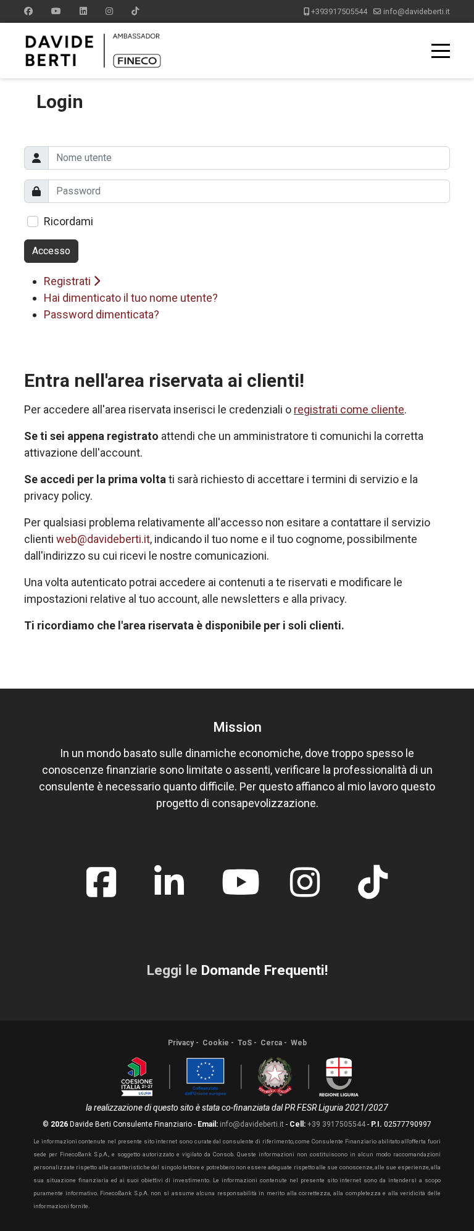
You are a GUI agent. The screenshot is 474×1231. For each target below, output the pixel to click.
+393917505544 (339, 11)
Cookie (215, 1042)
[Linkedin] (83, 11)
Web (299, 1042)
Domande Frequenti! (264, 970)
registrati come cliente (349, 409)
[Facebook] (28, 11)
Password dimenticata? (101, 314)
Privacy (181, 1042)
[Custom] (135, 11)
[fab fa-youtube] (237, 873)
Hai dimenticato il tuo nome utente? (131, 297)
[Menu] (440, 50)
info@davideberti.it (416, 11)
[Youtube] (56, 11)
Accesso (51, 251)
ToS (245, 1042)
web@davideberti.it (103, 539)
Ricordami (68, 221)
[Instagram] (109, 11)
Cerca (271, 1042)
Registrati (68, 281)
